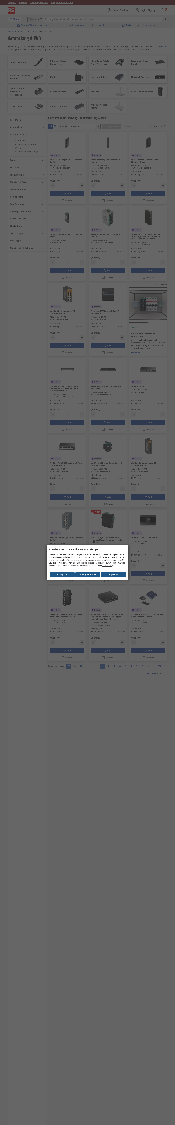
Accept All (62, 574)
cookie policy (107, 565)
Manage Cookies (87, 574)
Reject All (113, 574)
